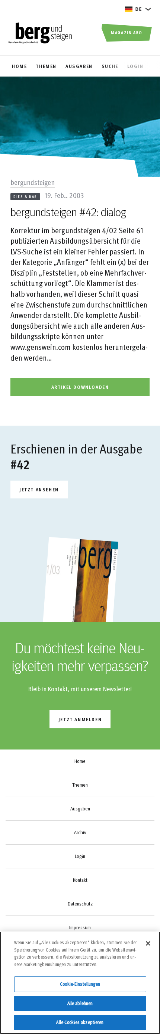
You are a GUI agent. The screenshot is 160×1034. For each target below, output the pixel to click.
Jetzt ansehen (39, 489)
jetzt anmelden (80, 719)
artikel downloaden (80, 387)
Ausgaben (80, 808)
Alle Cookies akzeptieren (79, 1022)
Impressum (80, 927)
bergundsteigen (32, 182)
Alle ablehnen (80, 1003)
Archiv (80, 832)
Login (80, 856)
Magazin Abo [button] (127, 32)
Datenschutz (80, 903)
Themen (80, 784)
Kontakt (80, 880)
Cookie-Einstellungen (80, 984)
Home (80, 761)
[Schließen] (148, 943)
